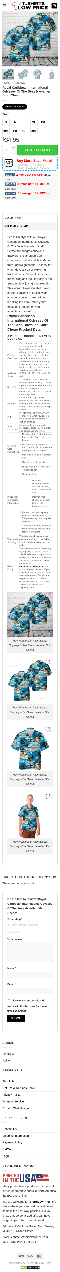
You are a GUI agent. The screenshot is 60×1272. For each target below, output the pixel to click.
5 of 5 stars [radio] (13, 933)
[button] (4, 5)
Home (6, 82)
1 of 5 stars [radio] (8, 925)
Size (5, 114)
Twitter (6, 1060)
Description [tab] (13, 217)
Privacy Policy (11, 1094)
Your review (15, 939)
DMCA (6, 1149)
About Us (8, 1081)
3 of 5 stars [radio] (22, 925)
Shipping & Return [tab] (16, 226)
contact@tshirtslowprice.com (33, 566)
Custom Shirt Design (15, 1108)
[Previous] (7, 38)
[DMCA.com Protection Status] (30, 1267)
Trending (18, 82)
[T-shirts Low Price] (30, 5)
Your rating (14, 919)
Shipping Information (15, 1135)
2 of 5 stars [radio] (14, 925)
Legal (5, 1156)
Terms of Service (13, 1101)
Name (11, 968)
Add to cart (37, 150)
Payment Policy (12, 1142)
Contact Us (9, 1129)
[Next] (52, 38)
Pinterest (8, 1053)
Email (11, 984)
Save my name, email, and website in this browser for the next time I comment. (28, 1005)
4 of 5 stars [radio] (32, 925)
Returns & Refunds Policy (18, 1088)
